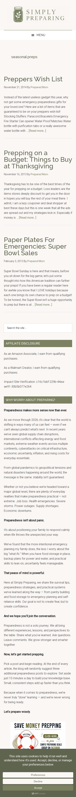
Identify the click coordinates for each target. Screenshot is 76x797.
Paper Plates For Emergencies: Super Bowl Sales (35, 246)
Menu (41, 35)
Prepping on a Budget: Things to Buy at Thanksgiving (38, 159)
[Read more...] (37, 130)
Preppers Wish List (33, 79)
